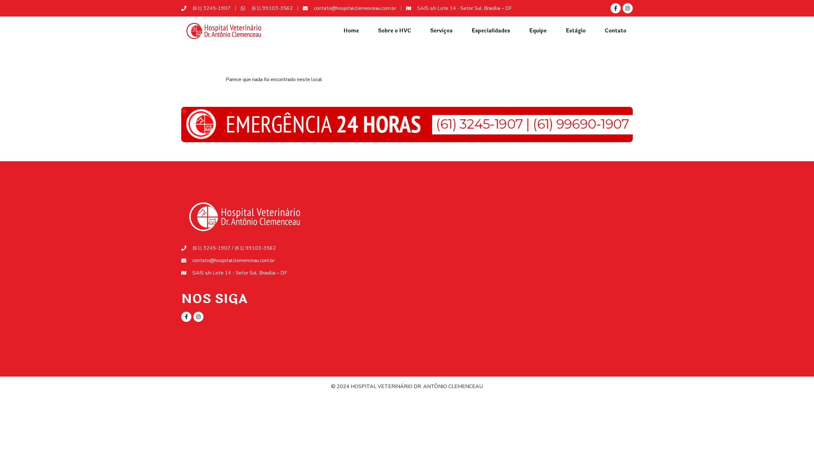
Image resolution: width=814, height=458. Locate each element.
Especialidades (491, 31)
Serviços (441, 31)
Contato (615, 31)
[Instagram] (628, 8)
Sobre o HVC (394, 31)
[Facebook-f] (615, 8)
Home (351, 31)
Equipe (538, 31)
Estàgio (576, 31)
